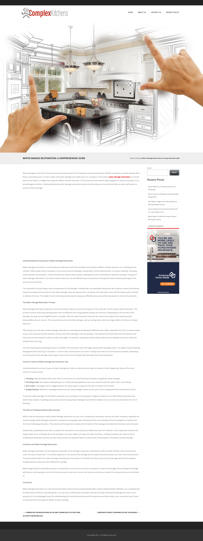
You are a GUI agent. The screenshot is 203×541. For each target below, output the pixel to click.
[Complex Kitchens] (44, 13)
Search (149, 168)
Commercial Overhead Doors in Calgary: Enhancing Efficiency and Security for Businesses (51, 514)
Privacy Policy (172, 12)
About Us (142, 12)
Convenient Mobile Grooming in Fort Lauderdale (118, 512)
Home (130, 12)
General (138, 158)
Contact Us (156, 12)
